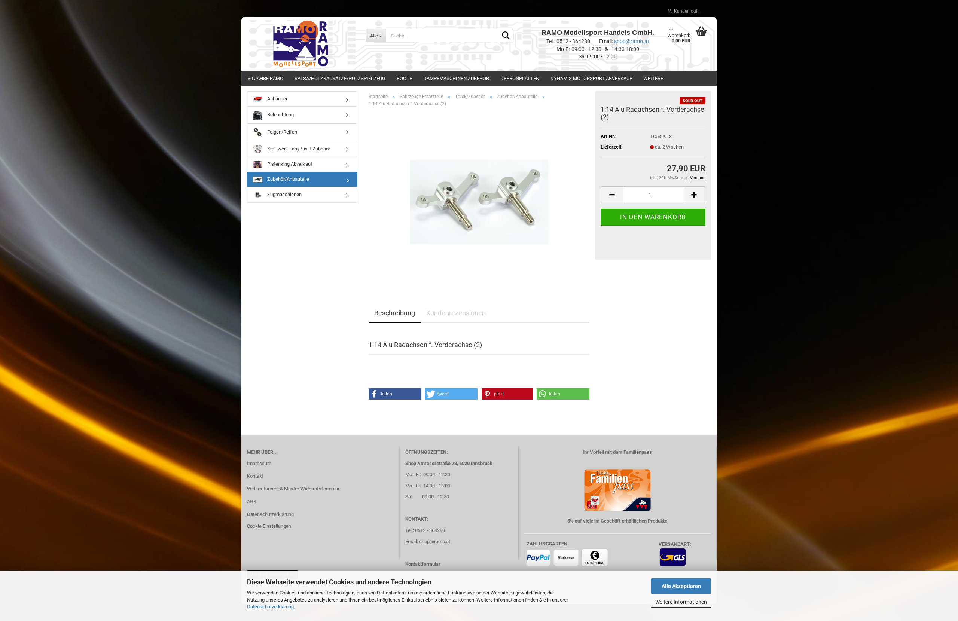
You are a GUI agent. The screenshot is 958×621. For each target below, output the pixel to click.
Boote (404, 78)
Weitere (653, 78)
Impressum (259, 463)
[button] (612, 194)
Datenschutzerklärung (270, 606)
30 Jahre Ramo (265, 78)
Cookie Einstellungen (269, 526)
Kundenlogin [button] (686, 11)
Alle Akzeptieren (681, 586)
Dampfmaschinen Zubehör (456, 78)
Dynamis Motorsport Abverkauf (591, 78)
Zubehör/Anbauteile (287, 179)
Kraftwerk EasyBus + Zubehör (298, 148)
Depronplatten (519, 78)
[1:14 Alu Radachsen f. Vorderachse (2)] (479, 196)
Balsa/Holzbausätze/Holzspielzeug (340, 78)
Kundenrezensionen (456, 313)
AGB (251, 501)
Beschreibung (394, 313)
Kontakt (255, 476)
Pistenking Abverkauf (289, 164)
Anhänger (276, 98)
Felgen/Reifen (281, 132)
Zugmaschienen (284, 194)
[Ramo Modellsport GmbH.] (301, 44)
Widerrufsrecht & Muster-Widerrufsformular (293, 489)
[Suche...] (506, 36)
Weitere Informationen (681, 602)
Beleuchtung (280, 114)
